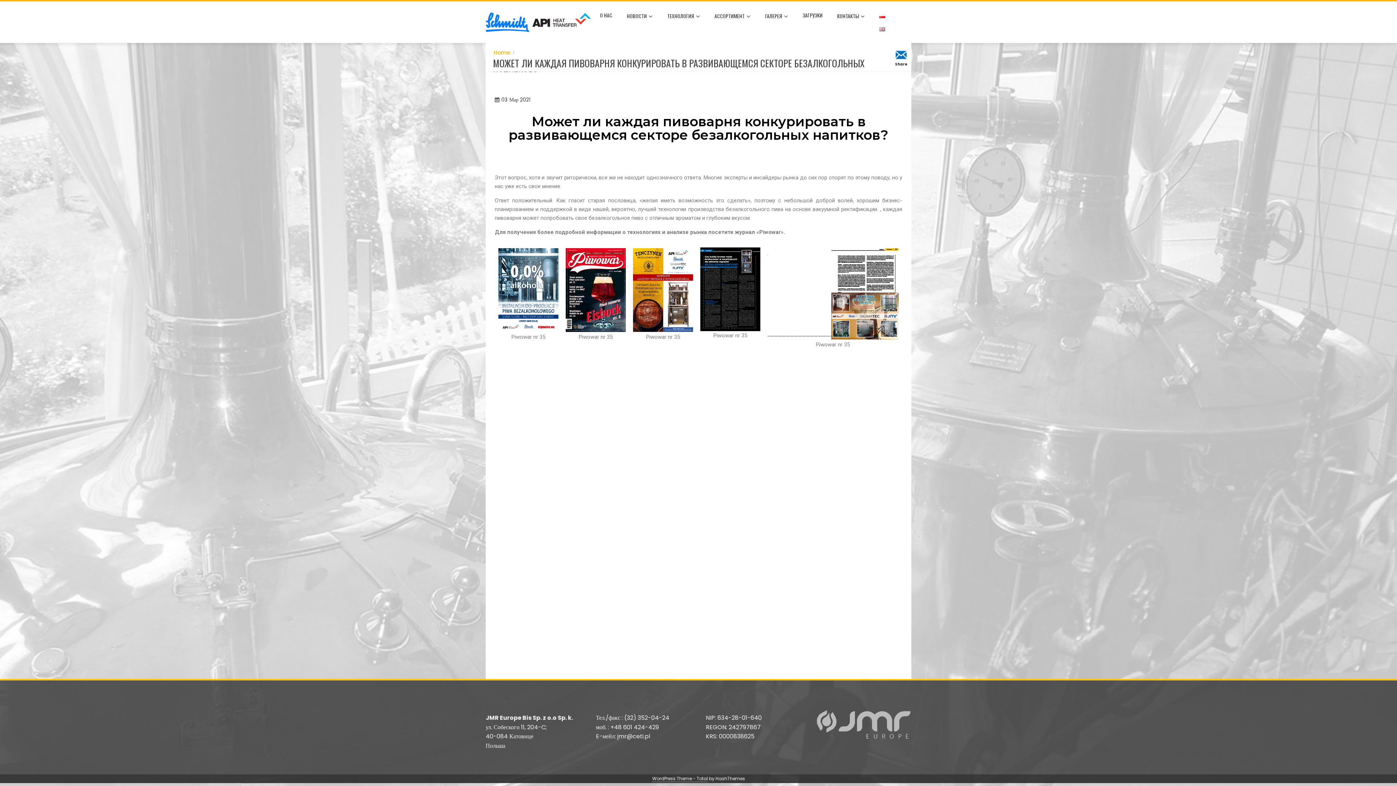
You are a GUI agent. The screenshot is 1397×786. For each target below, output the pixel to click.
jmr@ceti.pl (633, 736)
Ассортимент (730, 16)
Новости (637, 16)
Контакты (848, 16)
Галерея (773, 16)
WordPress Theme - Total (680, 778)
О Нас (606, 15)
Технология (680, 16)
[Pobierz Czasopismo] (528, 289)
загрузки (813, 15)
